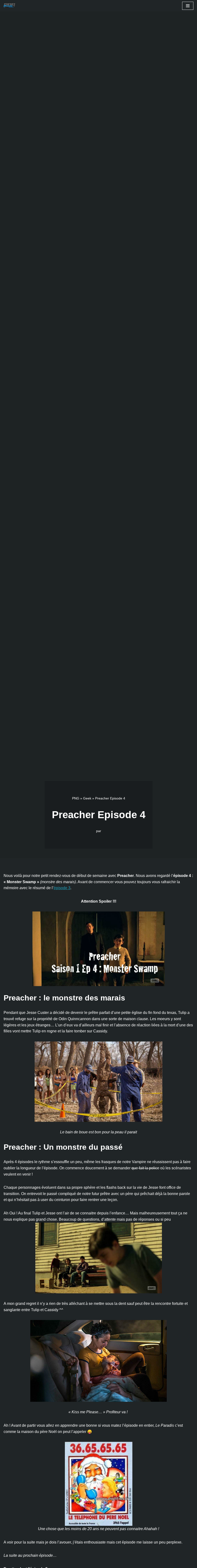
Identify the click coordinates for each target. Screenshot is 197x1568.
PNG (75, 798)
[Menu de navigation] (187, 6)
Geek (87, 798)
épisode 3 (62, 888)
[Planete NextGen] (11, 5)
